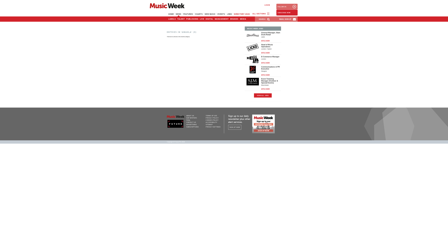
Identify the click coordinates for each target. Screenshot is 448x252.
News (178, 14)
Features (188, 14)
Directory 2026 (242, 14)
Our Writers (191, 118)
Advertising (191, 124)
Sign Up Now (234, 127)
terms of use (211, 116)
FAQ (188, 120)
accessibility (211, 122)
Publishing (192, 19)
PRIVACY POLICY (212, 118)
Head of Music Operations (267, 46)
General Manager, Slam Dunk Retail (270, 34)
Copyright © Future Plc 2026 (176, 142)
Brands (234, 19)
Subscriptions (192, 127)
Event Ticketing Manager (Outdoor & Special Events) (269, 81)
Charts (199, 14)
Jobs (229, 14)
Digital (209, 19)
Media (243, 19)
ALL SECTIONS (259, 13)
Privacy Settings (213, 127)
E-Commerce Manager (270, 57)
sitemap (209, 124)
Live (202, 19)
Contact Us (191, 122)
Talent (181, 19)
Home (171, 14)
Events (221, 14)
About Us (190, 116)
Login (267, 5)
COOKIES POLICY (212, 120)
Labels (172, 19)
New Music (210, 14)
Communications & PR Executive (270, 68)
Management (222, 19)
